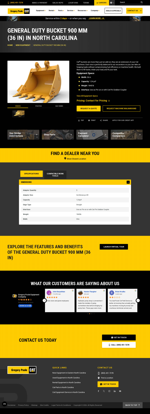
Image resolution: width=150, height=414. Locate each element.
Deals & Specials (113, 11)
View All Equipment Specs (87, 96)
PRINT (93, 120)
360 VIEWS (59, 106)
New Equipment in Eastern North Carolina (69, 373)
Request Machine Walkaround (121, 108)
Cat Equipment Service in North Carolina (68, 392)
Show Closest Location (76, 159)
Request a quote (89, 108)
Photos (38, 106)
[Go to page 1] (89, 313)
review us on (24, 306)
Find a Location (107, 378)
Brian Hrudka (120, 292)
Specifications (31, 174)
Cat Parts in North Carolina (63, 387)
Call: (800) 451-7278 (120, 345)
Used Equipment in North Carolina (66, 378)
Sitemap (34, 405)
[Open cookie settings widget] (4, 403)
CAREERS (103, 3)
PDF (82, 120)
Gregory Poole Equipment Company (28, 296)
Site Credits (44, 405)
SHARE (105, 120)
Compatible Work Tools (55, 175)
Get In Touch (120, 337)
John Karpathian (59, 292)
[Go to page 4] (94, 313)
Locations (73, 3)
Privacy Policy (23, 405)
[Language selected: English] (112, 2)
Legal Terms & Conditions (61, 405)
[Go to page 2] (91, 313)
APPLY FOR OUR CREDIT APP (123, 120)
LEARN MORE (95, 18)
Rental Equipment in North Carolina (66, 382)
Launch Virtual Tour (114, 247)
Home (10, 45)
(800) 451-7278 (16, 3)
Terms (86, 3)
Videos (18, 106)
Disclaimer (11, 405)
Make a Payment (39, 3)
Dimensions (26, 182)
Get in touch (109, 384)
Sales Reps (58, 3)
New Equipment (23, 45)
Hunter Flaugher (90, 292)
